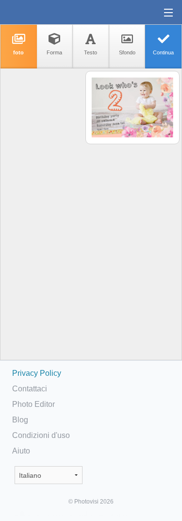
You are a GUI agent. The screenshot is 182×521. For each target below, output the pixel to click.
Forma (54, 52)
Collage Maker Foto (38, 12)
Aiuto (21, 451)
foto (18, 52)
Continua (163, 52)
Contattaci (29, 389)
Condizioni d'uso (41, 435)
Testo (90, 52)
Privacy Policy (36, 373)
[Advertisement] (42, 221)
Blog (20, 420)
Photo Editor (33, 404)
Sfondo (127, 52)
